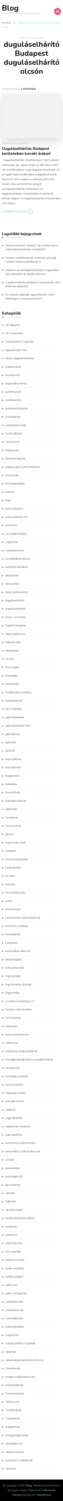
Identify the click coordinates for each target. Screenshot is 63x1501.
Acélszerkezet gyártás (19, 342)
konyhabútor (13, 934)
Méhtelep (11, 1043)
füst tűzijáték (13, 709)
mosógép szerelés (16, 1076)
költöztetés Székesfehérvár (22, 918)
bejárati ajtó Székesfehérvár (22, 467)
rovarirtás (11, 1227)
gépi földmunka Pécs (18, 726)
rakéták (10, 1193)
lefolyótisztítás (14, 968)
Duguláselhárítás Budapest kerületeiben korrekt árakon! (26, 151)
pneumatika (12, 1168)
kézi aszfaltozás (15, 893)
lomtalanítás (13, 1018)
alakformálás (13, 367)
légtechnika (12, 993)
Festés (9, 659)
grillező (10, 751)
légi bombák (12, 976)
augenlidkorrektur (16, 383)
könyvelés (11, 943)
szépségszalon (14, 1327)
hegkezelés (12, 776)
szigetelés (12, 1335)
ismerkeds (11, 818)
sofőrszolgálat (14, 1277)
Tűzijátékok (12, 1419)
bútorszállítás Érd (16, 517)
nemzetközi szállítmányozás (22, 1151)
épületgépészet (15, 634)
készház (10, 884)
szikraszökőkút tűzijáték (20, 1343)
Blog (10, 8)
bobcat (9, 492)
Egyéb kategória (15, 625)
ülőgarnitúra (12, 1427)
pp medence (12, 1185)
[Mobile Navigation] (57, 11)
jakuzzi (9, 834)
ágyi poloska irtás (16, 350)
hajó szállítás (13, 759)
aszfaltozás (12, 375)
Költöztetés (13, 909)
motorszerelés (14, 1085)
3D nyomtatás (14, 333)
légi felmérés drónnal (18, 984)
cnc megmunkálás (16, 534)
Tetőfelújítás (13, 1410)
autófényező (13, 392)
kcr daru (10, 876)
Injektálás (11, 809)
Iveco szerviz (13, 826)
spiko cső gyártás (16, 1293)
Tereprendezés (14, 1394)
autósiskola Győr (15, 425)
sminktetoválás (14, 1260)
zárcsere (10, 1469)
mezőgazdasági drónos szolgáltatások (29, 1059)
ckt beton (11, 525)
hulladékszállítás (15, 801)
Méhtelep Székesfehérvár (21, 1051)
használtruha (13, 767)
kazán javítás (13, 868)
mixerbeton (12, 1068)
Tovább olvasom (13, 211)
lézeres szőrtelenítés (18, 1009)
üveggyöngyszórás (16, 1435)
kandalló (10, 851)
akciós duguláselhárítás (19, 358)
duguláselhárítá (14, 143)
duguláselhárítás (15, 609)
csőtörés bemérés (16, 567)
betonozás (12, 475)
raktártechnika (14, 1210)
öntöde (9, 1160)
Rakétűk (10, 1201)
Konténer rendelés (16, 926)
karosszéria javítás (16, 859)
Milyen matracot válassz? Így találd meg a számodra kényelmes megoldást (31, 247)
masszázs (11, 1026)
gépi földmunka (14, 717)
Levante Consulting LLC (20, 1001)
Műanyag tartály (15, 1093)
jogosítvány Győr (15, 843)
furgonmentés (14, 701)
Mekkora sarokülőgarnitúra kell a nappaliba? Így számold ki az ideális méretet (32, 272)
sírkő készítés (13, 1243)
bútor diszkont (14, 509)
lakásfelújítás (13, 959)
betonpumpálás (15, 483)
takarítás (10, 1352)
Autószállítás (13, 433)
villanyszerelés (14, 1452)
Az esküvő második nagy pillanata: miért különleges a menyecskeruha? (30, 296)
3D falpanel (12, 325)
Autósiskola (12, 417)
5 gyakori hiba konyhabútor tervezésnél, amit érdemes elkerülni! (32, 284)
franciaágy (11, 676)
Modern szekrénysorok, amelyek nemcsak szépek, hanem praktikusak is (31, 260)
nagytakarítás (13, 1118)
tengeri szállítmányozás (20, 1377)
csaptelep (11, 542)
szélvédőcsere (14, 1318)
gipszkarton (12, 734)
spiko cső (11, 1285)
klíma (8, 901)
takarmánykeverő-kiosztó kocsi (24, 1360)
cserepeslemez (14, 550)
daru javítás (12, 584)
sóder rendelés (14, 1268)
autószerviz (12, 442)
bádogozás (12, 450)
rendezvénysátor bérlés (20, 1218)
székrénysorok (14, 1302)
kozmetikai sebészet (18, 951)
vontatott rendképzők (19, 1460)
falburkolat (12, 651)
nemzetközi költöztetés (20, 1143)
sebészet (11, 1235)
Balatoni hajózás (15, 458)
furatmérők (12, 684)
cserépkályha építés (17, 559)
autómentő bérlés (16, 408)
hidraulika (11, 784)
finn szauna (12, 667)
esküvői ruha (12, 642)
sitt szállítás (13, 1252)
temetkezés (13, 1368)
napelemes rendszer (17, 1126)
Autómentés (13, 400)
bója (7, 500)
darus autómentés (16, 592)
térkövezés (12, 1402)
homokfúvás (12, 792)
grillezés (10, 742)
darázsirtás (12, 575)
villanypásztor (14, 1444)
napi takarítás (13, 1135)
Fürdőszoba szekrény (18, 692)
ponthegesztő (14, 1176)
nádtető (10, 1110)
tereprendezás (14, 1385)
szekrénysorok (14, 1310)
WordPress (44, 1495)
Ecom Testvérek (15, 617)
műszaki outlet (14, 1101)
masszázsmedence (17, 1034)
